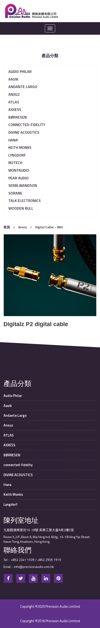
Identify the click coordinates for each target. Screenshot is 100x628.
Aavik (13, 79)
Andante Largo (22, 86)
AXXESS (14, 109)
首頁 (6, 227)
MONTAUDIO (18, 170)
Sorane (15, 193)
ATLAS (13, 102)
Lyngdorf (17, 155)
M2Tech (15, 162)
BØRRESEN (17, 117)
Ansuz (14, 94)
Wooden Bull (20, 208)
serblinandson (22, 185)
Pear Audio (18, 178)
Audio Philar (20, 71)
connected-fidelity (26, 124)
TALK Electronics (24, 200)
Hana (13, 140)
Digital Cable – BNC (49, 227)
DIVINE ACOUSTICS (23, 132)
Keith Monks (19, 147)
